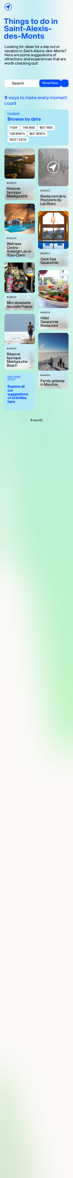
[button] (53, 83)
